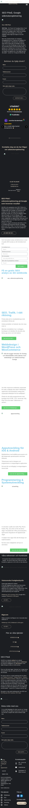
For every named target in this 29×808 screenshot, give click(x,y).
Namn (4, 64)
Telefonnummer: (6, 251)
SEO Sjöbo (18, 693)
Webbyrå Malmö (18, 677)
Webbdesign (4, 594)
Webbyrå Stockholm (8, 677)
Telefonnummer (7, 71)
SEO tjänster (19, 663)
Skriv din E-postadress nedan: (10, 260)
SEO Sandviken (11, 693)
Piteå (18, 191)
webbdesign (24, 662)
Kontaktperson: (6, 247)
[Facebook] (18, 795)
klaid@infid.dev (14, 186)
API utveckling (11, 594)
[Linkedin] (21, 795)
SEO (17, 594)
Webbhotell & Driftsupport (13, 596)
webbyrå (13, 660)
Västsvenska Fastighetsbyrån (13, 580)
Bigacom (5, 615)
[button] (26, 4)
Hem (3, 25)
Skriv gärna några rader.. (9, 86)
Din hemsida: (5, 256)
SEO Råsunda (4, 693)
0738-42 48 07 (14, 184)
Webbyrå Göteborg (11, 678)
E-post (4, 79)
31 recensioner (17, 111)
